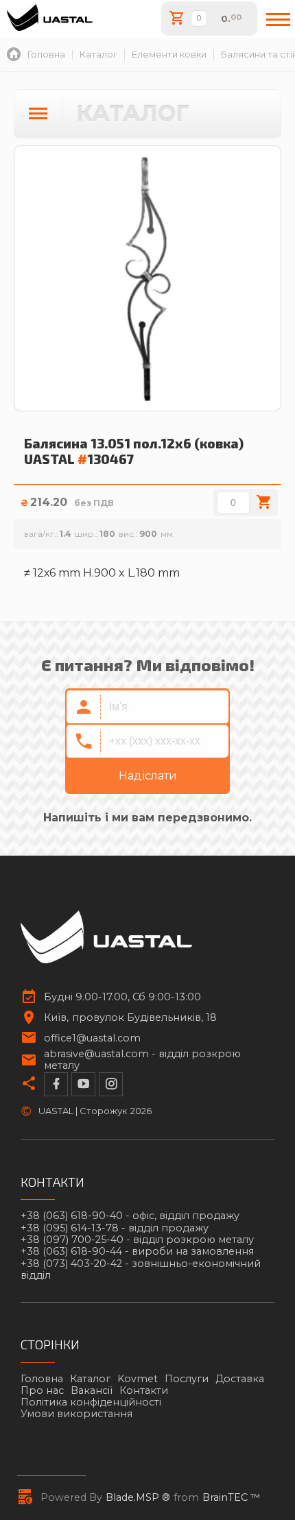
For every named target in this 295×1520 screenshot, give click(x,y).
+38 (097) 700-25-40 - (137, 1240)
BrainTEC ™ (231, 1498)
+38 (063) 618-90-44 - (137, 1251)
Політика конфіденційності (91, 1402)
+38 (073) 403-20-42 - (141, 1269)
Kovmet (137, 1379)
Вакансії (92, 1390)
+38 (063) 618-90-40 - (130, 1216)
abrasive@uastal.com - (142, 1060)
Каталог (90, 1379)
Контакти (143, 1390)
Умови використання (76, 1414)
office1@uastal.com (92, 1038)
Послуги (187, 1379)
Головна (42, 1379)
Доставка (239, 1379)
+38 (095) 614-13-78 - (115, 1228)
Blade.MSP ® (138, 1498)
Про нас (42, 1390)
